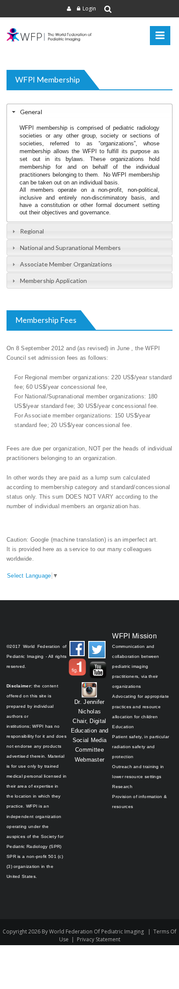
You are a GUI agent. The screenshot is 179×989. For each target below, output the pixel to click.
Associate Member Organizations (66, 264)
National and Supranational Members (70, 247)
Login (89, 8)
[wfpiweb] (50, 35)
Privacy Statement (98, 939)
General (31, 111)
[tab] (89, 111)
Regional (32, 231)
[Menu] (160, 35)
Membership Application (53, 280)
